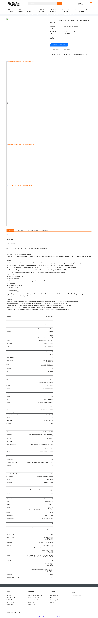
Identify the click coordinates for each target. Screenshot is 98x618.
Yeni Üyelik (9, 600)
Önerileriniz (44, 230)
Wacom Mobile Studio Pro (71, 26)
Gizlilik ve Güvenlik (33, 600)
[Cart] (90, 4)
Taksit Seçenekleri (32, 230)
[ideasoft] (41, 617)
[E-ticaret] (48, 617)
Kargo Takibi (10, 604)
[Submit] (94, 595)
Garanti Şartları (32, 602)
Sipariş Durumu (54, 595)
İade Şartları (31, 604)
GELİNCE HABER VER (59, 45)
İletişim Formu (10, 602)
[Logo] (14, 3)
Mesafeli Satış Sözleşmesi (35, 595)
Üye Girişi (9, 595)
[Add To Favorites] (55, 54)
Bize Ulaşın (53, 597)
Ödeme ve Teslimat (33, 597)
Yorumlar (20, 230)
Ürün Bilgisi (10, 230)
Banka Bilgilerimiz (54, 600)
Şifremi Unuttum (11, 597)
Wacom (66, 29)
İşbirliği (52, 602)
